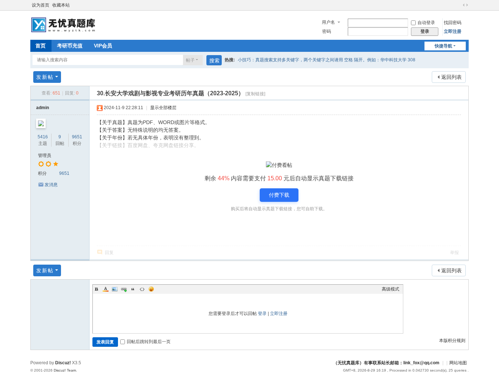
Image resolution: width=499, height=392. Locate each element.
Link (123, 289)
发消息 (51, 184)
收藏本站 (61, 5)
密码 (326, 31)
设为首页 (40, 5)
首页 (40, 46)
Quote (133, 289)
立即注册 (452, 31)
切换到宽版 (465, 5)
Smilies (151, 289)
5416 (43, 136)
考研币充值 (70, 46)
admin (42, 107)
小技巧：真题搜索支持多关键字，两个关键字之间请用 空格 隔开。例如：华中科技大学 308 (326, 59)
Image (114, 289)
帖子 (190, 60)
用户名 (328, 22)
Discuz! (63, 362)
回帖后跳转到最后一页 (149, 341)
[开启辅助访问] (458, 5)
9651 (77, 136)
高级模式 (390, 289)
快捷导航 (443, 46)
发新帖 (45, 77)
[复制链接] (255, 93)
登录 (262, 313)
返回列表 (451, 77)
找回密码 (452, 22)
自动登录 (426, 22)
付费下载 (279, 195)
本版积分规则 (452, 340)
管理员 (44, 155)
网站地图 (458, 362)
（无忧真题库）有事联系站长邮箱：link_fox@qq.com (386, 362)
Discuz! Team (65, 370)
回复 (109, 252)
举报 (454, 252)
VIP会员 (103, 46)
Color (105, 289)
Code (142, 289)
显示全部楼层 (163, 107)
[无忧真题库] (64, 24)
